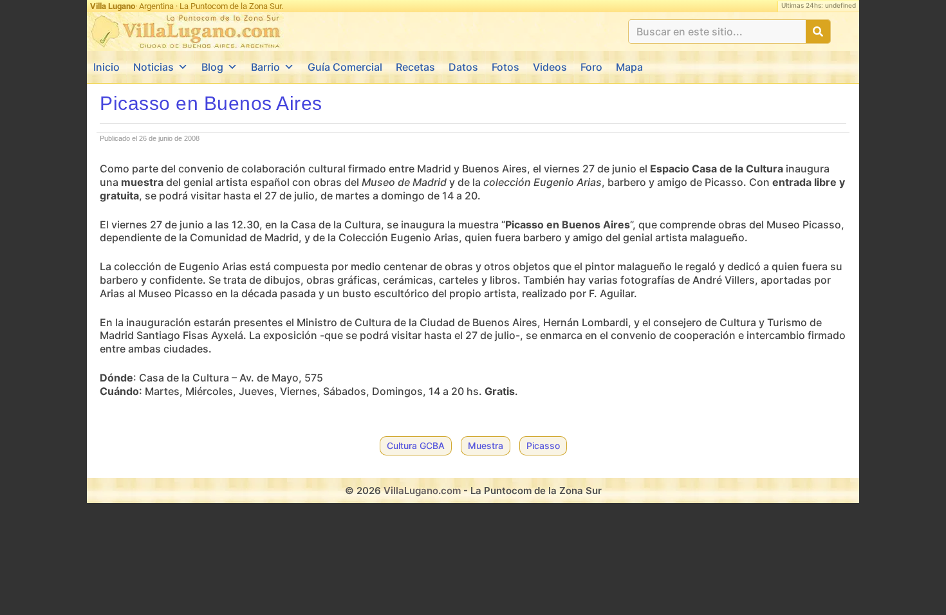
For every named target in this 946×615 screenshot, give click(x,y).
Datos (463, 66)
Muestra (485, 445)
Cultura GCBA (416, 445)
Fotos (505, 66)
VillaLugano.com (422, 490)
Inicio (106, 66)
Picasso (543, 445)
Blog (212, 66)
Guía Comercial (345, 66)
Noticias (153, 66)
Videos (550, 66)
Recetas (415, 66)
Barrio (265, 66)
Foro (591, 66)
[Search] (818, 31)
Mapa (629, 66)
